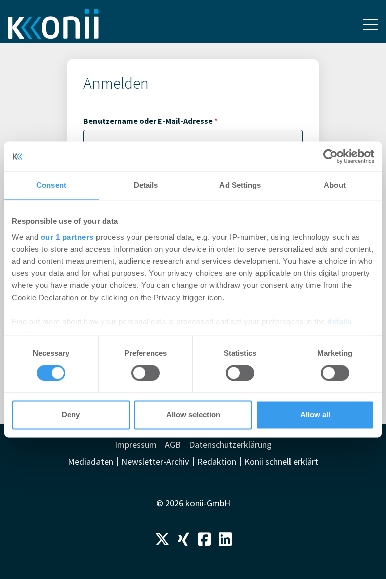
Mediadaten (90, 461)
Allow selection (193, 415)
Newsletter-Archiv (155, 461)
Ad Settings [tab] (240, 185)
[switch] (145, 373)
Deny (71, 415)
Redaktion (216, 461)
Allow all (315, 415)
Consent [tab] (51, 185)
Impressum (136, 444)
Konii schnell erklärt (281, 461)
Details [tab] (146, 185)
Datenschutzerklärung (230, 444)
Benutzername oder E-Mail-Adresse (150, 121)
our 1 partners (67, 237)
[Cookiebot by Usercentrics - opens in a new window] (330, 156)
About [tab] (335, 185)
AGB (173, 444)
